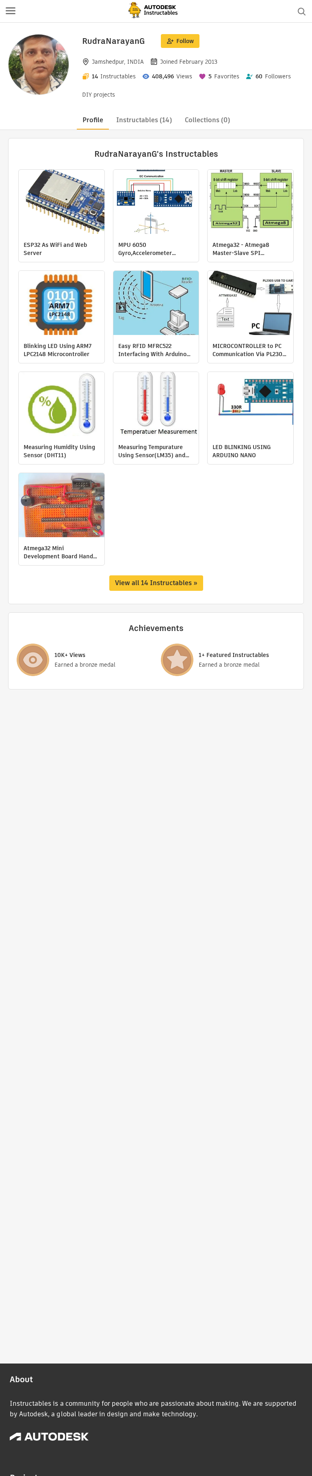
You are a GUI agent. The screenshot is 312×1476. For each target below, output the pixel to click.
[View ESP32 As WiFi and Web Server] (61, 203)
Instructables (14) (144, 120)
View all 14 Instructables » (156, 583)
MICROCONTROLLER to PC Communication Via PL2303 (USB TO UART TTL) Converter (249, 350)
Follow (185, 41)
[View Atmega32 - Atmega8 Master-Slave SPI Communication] (250, 203)
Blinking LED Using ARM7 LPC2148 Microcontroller (57, 350)
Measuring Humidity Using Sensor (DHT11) (59, 451)
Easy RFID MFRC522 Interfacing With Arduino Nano (152, 350)
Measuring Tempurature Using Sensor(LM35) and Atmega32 (151, 451)
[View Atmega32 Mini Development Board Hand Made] (61, 506)
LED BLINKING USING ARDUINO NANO (241, 451)
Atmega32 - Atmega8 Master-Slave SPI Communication (240, 249)
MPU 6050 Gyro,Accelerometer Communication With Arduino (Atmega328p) (149, 249)
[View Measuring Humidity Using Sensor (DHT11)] (61, 405)
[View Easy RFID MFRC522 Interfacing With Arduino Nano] (156, 304)
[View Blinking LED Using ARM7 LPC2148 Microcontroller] (61, 304)
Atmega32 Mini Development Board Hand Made (58, 552)
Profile (92, 120)
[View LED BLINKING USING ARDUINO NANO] (250, 405)
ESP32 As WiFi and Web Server (55, 249)
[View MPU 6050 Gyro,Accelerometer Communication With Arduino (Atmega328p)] (156, 203)
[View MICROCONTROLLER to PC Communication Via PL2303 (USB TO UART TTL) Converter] (250, 304)
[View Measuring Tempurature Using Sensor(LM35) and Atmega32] (156, 405)
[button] (10, 11)
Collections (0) (207, 120)
